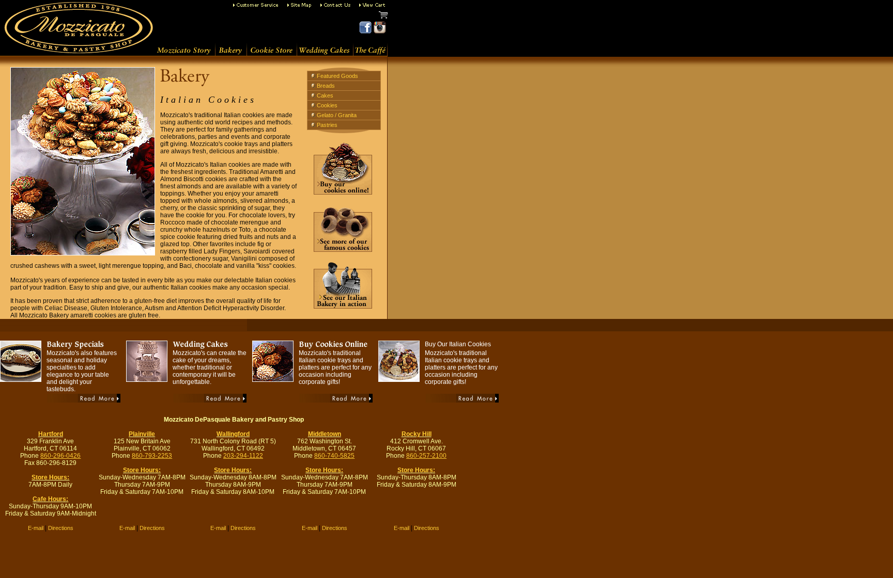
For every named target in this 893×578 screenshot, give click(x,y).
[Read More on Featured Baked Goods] (83, 400)
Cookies (327, 105)
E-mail (35, 528)
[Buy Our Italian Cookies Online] (343, 192)
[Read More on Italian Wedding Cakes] (210, 400)
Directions (60, 528)
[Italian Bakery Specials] (83, 347)
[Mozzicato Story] (184, 54)
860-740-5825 (334, 455)
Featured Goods (337, 76)
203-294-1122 (243, 455)
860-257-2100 (426, 455)
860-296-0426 (60, 455)
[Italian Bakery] (231, 54)
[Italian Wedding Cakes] (325, 54)
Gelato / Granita (337, 115)
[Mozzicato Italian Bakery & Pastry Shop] (76, 40)
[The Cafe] (370, 54)
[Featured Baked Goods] (20, 379)
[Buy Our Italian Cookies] (399, 379)
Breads (326, 86)
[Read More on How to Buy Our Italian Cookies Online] (336, 400)
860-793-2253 (152, 455)
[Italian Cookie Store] (272, 54)
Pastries (327, 125)
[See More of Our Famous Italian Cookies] (343, 249)
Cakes (325, 95)
